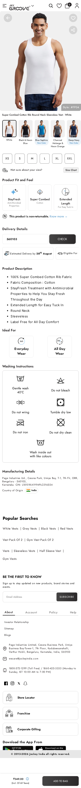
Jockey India (37, 754)
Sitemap (9, 628)
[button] (68, 5)
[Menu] (4, 5)
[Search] (51, 5)
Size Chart (71, 170)
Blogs (7, 635)
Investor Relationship (16, 622)
